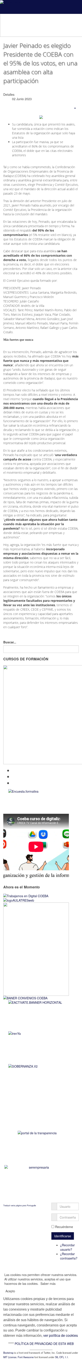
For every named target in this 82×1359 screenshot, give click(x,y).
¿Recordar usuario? (67, 1247)
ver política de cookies (60, 1335)
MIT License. (10, 1357)
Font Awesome (26, 1357)
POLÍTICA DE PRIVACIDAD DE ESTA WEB (44, 1343)
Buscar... (9, 642)
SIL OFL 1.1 (61, 1357)
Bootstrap (8, 1352)
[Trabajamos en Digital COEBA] (25, 895)
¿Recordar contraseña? (68, 1256)
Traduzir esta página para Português (19, 1205)
